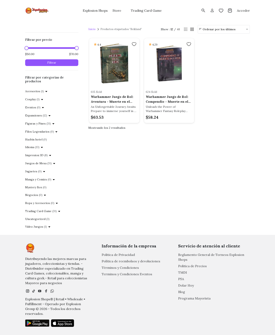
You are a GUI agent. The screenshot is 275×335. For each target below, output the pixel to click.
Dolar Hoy (186, 285)
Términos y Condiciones (120, 268)
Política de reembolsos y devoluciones (131, 261)
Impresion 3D (36, 155)
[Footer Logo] (30, 248)
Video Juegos (36, 226)
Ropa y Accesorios (39, 203)
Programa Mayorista (194, 298)
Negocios (33, 195)
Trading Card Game (41, 211)
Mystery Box (36, 187)
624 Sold (151, 91)
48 (178, 29)
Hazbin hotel (36, 139)
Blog (181, 292)
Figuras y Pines (38, 123)
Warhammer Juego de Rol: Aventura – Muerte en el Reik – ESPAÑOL (112, 99)
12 (172, 29)
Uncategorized (37, 219)
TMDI (182, 272)
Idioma (32, 147)
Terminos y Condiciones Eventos (127, 274)
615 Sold (96, 91)
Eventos (32, 107)
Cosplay (32, 99)
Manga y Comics (38, 179)
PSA (181, 279)
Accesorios (34, 91)
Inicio (92, 29)
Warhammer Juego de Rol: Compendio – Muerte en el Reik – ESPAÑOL (167, 99)
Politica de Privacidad (118, 255)
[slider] (27, 48)
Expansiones (36, 115)
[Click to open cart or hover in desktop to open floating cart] (230, 10)
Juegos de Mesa (38, 163)
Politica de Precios (192, 266)
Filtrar (51, 62)
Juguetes (33, 171)
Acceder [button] (243, 10)
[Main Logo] (37, 11)
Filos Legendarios (39, 131)
